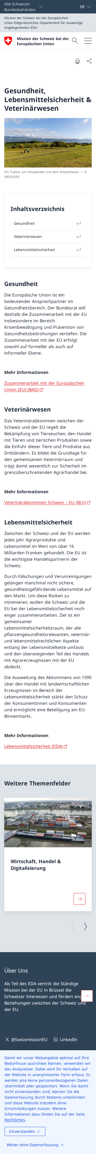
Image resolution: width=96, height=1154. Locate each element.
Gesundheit (24, 223)
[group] (48, 855)
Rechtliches (15, 1119)
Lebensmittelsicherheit (34, 249)
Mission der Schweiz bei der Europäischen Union (43, 41)
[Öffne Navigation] (88, 40)
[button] (87, 996)
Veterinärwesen (28, 236)
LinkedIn (68, 1039)
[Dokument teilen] (89, 61)
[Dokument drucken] (77, 61)
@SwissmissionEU (29, 1039)
